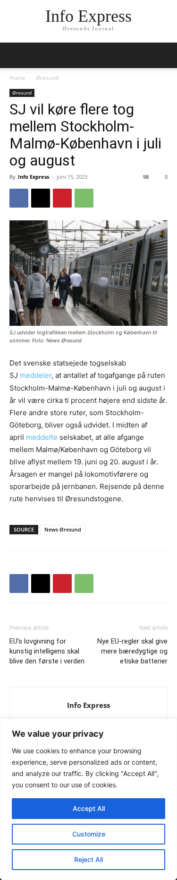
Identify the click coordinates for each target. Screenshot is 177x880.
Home (17, 78)
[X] (40, 198)
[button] (164, 55)
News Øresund (62, 529)
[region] (88, 799)
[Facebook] (18, 198)
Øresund (47, 78)
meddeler (35, 375)
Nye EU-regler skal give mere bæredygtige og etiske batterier (132, 651)
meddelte (42, 437)
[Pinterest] (62, 198)
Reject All (88, 859)
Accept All (89, 808)
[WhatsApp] (84, 198)
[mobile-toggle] (16, 55)
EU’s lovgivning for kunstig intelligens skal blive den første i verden (46, 651)
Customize (88, 834)
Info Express (33, 176)
